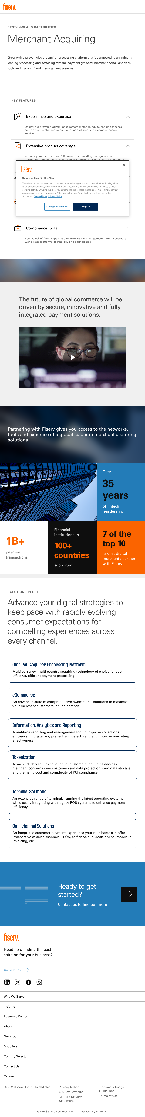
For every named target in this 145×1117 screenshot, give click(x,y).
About (8, 1026)
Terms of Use (108, 1096)
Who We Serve (14, 996)
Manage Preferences (57, 206)
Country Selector (16, 1056)
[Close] (124, 165)
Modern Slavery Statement (70, 1099)
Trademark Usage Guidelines (111, 1089)
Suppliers (10, 1046)
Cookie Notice (40, 196)
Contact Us (11, 1066)
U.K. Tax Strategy (71, 1092)
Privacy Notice (69, 1087)
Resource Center (15, 1016)
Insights (9, 1006)
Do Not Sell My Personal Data (55, 1111)
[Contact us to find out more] (129, 894)
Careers (9, 1076)
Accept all (85, 206)
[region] (72, 188)
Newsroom (11, 1036)
